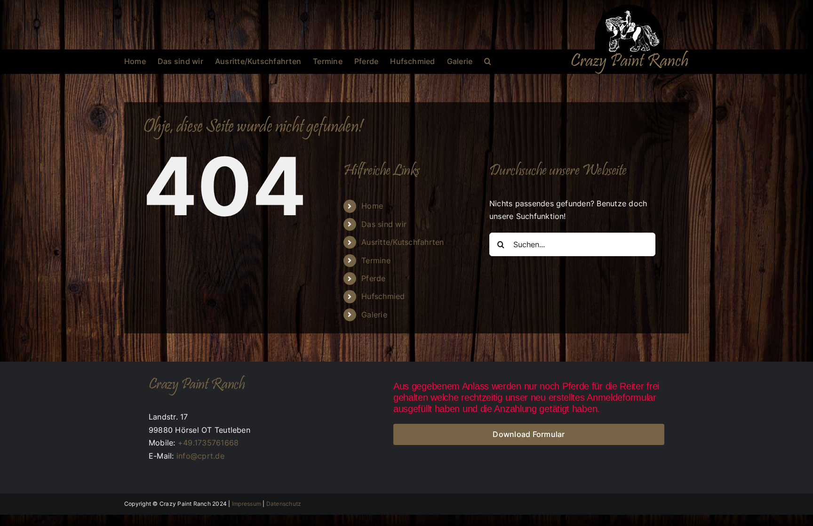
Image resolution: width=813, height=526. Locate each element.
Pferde (373, 278)
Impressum (246, 503)
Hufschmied (383, 296)
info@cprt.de (200, 456)
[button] (487, 61)
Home (372, 205)
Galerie (374, 314)
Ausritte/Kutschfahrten (402, 242)
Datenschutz (284, 503)
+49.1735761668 (208, 442)
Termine (376, 260)
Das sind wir (383, 224)
